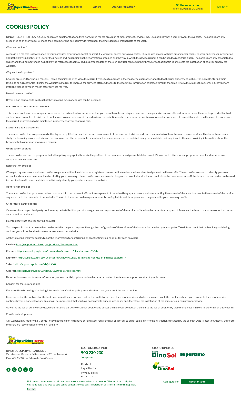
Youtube (20, 369)
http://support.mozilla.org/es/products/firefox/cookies (47, 244)
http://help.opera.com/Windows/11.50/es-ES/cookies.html (48, 270)
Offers (97, 6)
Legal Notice (88, 368)
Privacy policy (89, 372)
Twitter (25, 369)
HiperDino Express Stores (66, 6)
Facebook (9, 369)
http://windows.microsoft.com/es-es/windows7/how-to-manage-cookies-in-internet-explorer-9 (72, 257)
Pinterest (31, 369)
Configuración (171, 381)
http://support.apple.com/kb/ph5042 (35, 264)
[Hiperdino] (192, 355)
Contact (86, 363)
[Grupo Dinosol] (164, 355)
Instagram (14, 369)
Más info (31, 389)
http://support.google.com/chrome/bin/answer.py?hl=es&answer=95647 (57, 250)
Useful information (123, 6)
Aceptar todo (197, 381)
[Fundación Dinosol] (166, 366)
